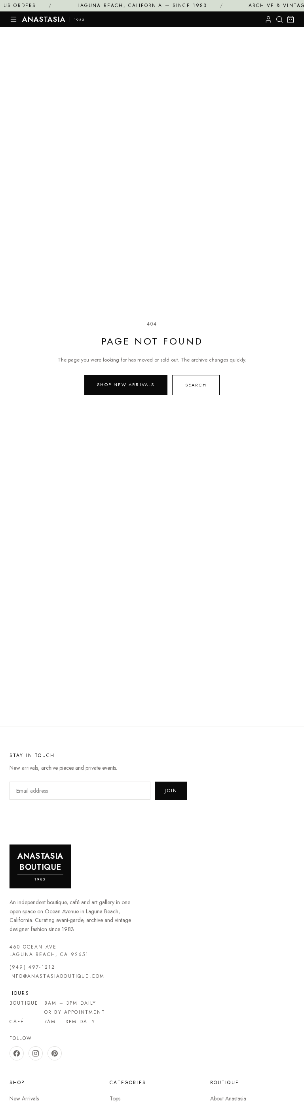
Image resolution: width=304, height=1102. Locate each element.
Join (171, 790)
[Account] (268, 19)
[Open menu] (13, 19)
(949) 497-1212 (32, 967)
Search (196, 385)
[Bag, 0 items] (290, 19)
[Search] (279, 19)
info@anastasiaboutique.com (57, 976)
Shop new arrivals (125, 384)
